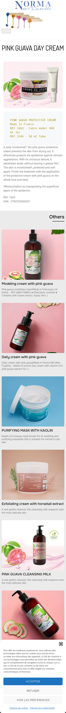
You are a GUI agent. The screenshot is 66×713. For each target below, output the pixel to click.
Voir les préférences (33, 700)
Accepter (33, 681)
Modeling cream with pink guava (27, 284)
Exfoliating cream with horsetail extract (33, 504)
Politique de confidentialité (42, 708)
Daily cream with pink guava (24, 357)
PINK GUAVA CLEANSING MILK (26, 574)
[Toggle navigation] (6, 31)
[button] (61, 644)
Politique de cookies (18, 708)
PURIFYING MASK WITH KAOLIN (27, 430)
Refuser (33, 690)
